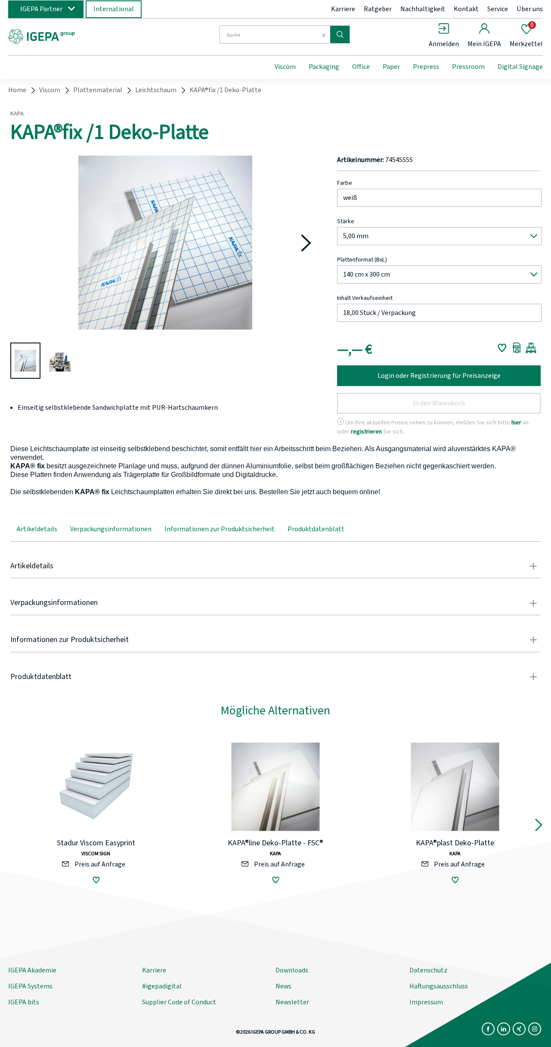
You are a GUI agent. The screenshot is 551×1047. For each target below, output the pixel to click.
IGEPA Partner (41, 9)
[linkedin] (503, 1028)
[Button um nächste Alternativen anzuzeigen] (538, 827)
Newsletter (292, 1002)
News (283, 986)
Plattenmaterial (97, 90)
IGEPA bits (23, 1002)
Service (497, 9)
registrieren (366, 431)
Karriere (343, 9)
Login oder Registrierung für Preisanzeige (439, 375)
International (113, 9)
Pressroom (468, 67)
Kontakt (466, 9)
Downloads (292, 970)
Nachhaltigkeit (422, 9)
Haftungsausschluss (438, 986)
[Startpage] (78, 35)
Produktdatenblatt (316, 529)
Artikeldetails (37, 529)
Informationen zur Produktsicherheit (219, 529)
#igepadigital (162, 986)
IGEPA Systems (30, 986)
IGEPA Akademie (32, 970)
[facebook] (488, 1028)
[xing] (519, 1028)
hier (516, 422)
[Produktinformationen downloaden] (516, 348)
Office (361, 67)
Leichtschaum (155, 90)
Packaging (324, 67)
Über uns (530, 9)
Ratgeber (378, 9)
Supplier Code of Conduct (179, 1002)
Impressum (426, 1002)
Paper (391, 67)
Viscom (285, 67)
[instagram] (534, 1028)
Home (17, 90)
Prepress (426, 67)
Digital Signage (520, 67)
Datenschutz (428, 970)
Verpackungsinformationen (111, 529)
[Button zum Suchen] (340, 34)
